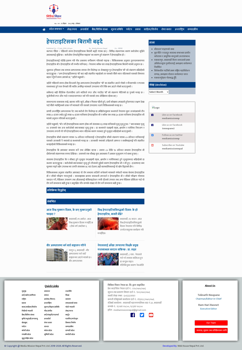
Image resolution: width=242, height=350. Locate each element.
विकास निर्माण (70, 322)
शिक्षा (67, 295)
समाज (46, 295)
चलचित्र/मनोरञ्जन (71, 318)
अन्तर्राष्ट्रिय (179, 29)
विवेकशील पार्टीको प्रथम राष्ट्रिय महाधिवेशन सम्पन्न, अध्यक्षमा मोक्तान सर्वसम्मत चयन (172, 72)
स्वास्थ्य (68, 299)
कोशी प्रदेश (26, 330)
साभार (46, 326)
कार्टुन (67, 314)
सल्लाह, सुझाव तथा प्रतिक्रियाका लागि (211, 330)
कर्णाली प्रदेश (70, 334)
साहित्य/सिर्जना (151, 29)
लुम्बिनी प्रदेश (48, 334)
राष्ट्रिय (24, 299)
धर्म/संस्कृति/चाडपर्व (51, 314)
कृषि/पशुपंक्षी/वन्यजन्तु (30, 318)
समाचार (47, 291)
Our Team (211, 323)
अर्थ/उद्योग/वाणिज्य (29, 295)
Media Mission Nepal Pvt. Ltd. (35, 346)
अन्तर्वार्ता (84, 29)
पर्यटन (129, 29)
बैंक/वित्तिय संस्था (100, 29)
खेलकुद (24, 322)
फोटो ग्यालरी (70, 306)
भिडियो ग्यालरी (27, 310)
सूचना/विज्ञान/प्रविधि (51, 306)
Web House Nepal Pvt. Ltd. (191, 346)
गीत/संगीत (48, 310)
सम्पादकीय (193, 29)
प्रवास (138, 29)
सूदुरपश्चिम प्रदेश (27, 338)
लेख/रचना (72, 29)
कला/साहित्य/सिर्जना (29, 306)
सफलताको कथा (71, 303)
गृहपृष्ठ (24, 291)
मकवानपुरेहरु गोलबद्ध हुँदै (165, 78)
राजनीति (68, 291)
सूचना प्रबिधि (117, 29)
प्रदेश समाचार (55, 29)
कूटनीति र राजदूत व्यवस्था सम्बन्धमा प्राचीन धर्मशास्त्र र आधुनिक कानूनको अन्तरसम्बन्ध (172, 54)
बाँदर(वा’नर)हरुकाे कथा (164, 49)
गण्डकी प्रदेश (26, 334)
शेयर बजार (166, 29)
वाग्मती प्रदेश (70, 330)
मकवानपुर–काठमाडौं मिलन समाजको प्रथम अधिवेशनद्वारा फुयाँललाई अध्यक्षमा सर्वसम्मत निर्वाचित (173, 63)
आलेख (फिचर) (49, 299)
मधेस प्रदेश (48, 330)
